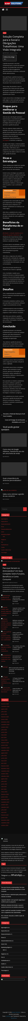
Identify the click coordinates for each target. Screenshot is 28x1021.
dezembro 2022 (5, 768)
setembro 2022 (5, 776)
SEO (4, 536)
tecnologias (6, 140)
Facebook (8, 868)
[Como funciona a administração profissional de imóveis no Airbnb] (6, 600)
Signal (20, 872)
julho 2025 (4, 711)
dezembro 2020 (5, 820)
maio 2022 (4, 786)
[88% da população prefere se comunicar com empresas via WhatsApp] (4, 670)
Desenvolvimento (5, 524)
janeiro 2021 (4, 817)
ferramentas (13, 868)
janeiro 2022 (4, 797)
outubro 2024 (4, 727)
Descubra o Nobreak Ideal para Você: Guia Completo (14, 415)
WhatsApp (16, 875)
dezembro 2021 (5, 799)
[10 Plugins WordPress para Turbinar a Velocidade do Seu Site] (6, 681)
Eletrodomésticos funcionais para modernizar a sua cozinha (17, 658)
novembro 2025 (5, 706)
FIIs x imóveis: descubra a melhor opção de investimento (19, 647)
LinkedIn (11, 870)
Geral (4, 33)
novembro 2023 (5, 748)
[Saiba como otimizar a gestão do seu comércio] (9, 490)
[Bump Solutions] (3, 9)
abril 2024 (3, 737)
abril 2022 (3, 789)
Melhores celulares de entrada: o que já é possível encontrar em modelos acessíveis (18, 623)
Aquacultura (4, 521)
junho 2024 (4, 732)
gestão (24, 868)
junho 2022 (4, 784)
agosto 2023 (4, 753)
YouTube (3, 878)
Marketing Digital (5, 534)
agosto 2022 (4, 779)
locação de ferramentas (18, 870)
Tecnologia (4, 552)
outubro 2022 (4, 773)
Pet (2, 542)
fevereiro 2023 (5, 766)
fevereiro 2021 (5, 815)
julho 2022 (4, 781)
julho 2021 (4, 810)
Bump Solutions (14, 53)
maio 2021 (4, 812)
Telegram (4, 875)
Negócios (3, 539)
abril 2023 (3, 763)
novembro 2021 (5, 802)
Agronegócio (4, 519)
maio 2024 (4, 735)
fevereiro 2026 (5, 704)
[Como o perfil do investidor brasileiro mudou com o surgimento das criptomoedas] (6, 637)
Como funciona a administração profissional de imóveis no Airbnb (19, 599)
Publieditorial (4, 544)
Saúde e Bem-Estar (6, 550)
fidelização (18, 868)
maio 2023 (4, 760)
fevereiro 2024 (5, 742)
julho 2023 (4, 755)
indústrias (3, 870)
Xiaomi (23, 875)
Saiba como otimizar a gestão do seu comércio (13, 495)
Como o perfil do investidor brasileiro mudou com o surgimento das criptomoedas (18, 636)
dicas (5, 868)
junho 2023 (4, 758)
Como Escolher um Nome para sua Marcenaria (17, 690)
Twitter (9, 875)
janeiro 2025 (4, 719)
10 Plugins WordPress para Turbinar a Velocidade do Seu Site (18, 679)
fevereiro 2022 (5, 794)
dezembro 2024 (5, 722)
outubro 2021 (4, 804)
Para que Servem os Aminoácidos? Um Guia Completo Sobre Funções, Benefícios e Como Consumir (14, 574)
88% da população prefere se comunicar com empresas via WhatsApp (16, 669)
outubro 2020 (4, 825)
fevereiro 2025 (5, 717)
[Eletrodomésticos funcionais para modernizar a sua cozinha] (6, 659)
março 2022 (4, 791)
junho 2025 (4, 714)
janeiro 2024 (4, 745)
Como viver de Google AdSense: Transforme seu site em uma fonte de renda (13, 451)
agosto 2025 (4, 709)
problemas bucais (10, 872)
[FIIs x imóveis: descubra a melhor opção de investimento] (6, 648)
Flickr (21, 868)
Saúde (3, 547)
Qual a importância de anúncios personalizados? (12, 479)
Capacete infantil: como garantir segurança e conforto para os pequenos (19, 610)
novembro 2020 (5, 822)
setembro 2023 (5, 750)
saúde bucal (16, 872)
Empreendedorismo (6, 529)
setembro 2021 (5, 807)
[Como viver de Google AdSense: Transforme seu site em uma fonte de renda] (14, 434)
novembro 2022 (5, 771)
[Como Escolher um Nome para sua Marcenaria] (6, 691)
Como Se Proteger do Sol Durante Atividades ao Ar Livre (15, 421)
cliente (2, 868)
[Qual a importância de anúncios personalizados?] (14, 463)
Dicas (2, 526)
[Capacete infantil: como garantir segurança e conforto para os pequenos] (6, 611)
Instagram (7, 870)
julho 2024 (4, 729)
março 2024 (4, 740)
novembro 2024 (5, 724)
